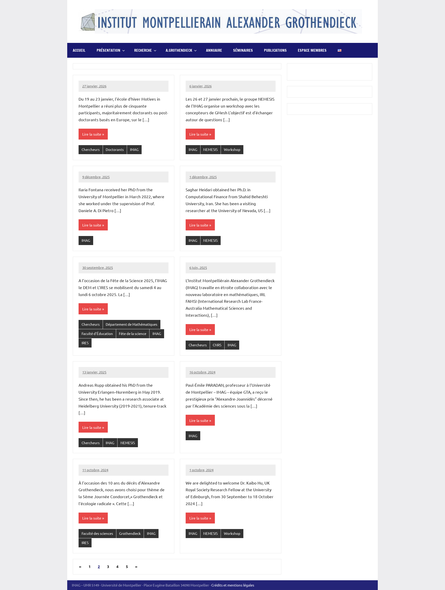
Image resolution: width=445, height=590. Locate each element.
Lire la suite (91, 134)
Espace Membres (312, 50)
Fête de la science (132, 333)
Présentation (108, 50)
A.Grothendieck (179, 50)
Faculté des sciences (97, 533)
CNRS (217, 345)
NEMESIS (210, 149)
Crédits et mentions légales (232, 585)
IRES (85, 343)
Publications (275, 50)
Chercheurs (91, 149)
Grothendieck (130, 533)
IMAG (134, 149)
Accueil (79, 50)
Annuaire (214, 50)
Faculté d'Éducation (97, 333)
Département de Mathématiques (131, 324)
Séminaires (243, 50)
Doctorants (115, 149)
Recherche (143, 50)
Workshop (232, 149)
